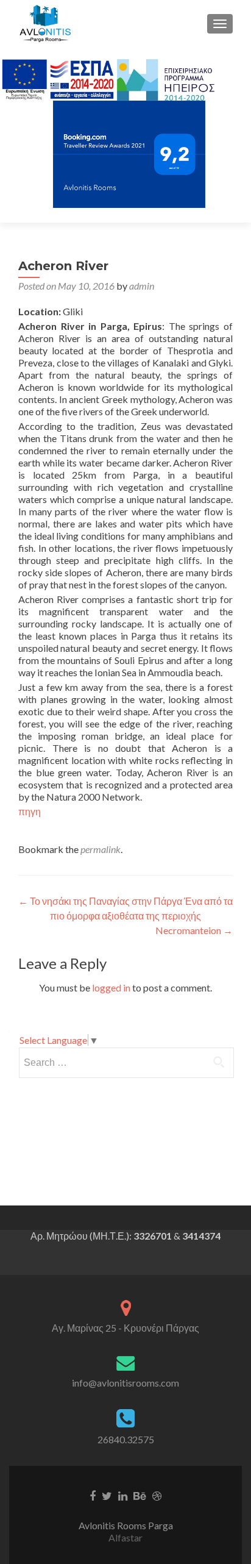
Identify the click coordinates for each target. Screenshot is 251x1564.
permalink (100, 849)
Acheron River (63, 266)
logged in (111, 987)
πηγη (29, 811)
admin (141, 285)
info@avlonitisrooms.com (125, 1382)
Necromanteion (194, 930)
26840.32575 (125, 1439)
